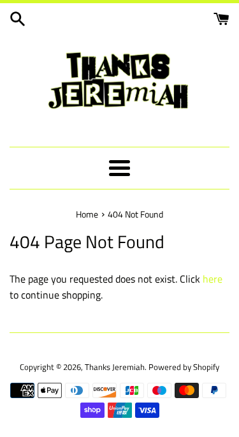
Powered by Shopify (183, 366)
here (212, 278)
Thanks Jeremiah (115, 366)
